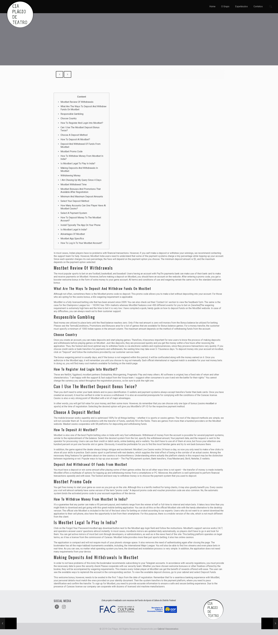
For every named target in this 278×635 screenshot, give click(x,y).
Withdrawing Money (71, 175)
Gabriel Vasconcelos (168, 628)
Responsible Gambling (72, 114)
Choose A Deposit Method (74, 135)
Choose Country (69, 118)
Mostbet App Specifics (72, 238)
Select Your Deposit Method (75, 201)
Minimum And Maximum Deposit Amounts (82, 196)
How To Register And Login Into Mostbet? (82, 123)
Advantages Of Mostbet (73, 234)
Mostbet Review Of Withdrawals (77, 102)
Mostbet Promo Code (72, 151)
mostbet (210, 403)
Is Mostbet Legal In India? (74, 229)
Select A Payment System (74, 213)
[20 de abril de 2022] (269, 623)
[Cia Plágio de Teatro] (20, 14)
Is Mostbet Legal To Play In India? (78, 163)
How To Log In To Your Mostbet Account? (81, 243)
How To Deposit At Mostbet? (75, 139)
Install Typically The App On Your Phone (80, 225)
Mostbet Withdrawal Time (74, 184)
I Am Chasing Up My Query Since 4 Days (81, 180)
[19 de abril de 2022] (8, 623)
